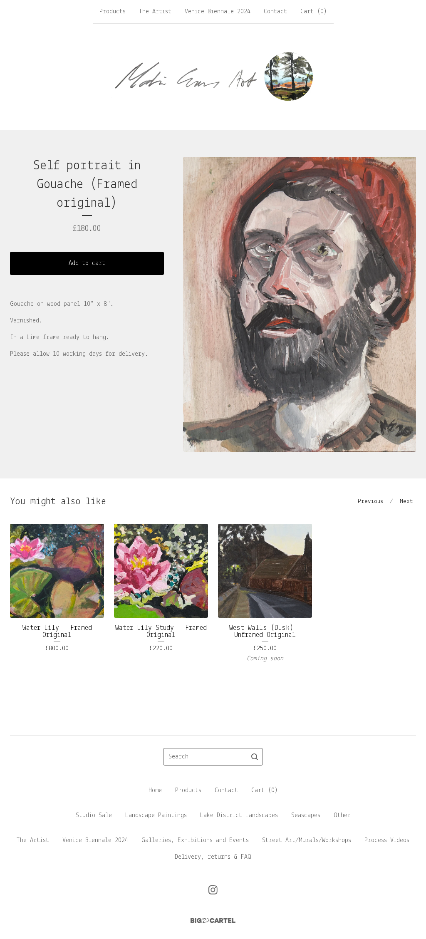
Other (342, 815)
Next (406, 501)
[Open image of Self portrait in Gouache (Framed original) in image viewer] (299, 304)
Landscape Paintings (156, 815)
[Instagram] (213, 890)
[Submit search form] (255, 757)
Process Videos (386, 840)
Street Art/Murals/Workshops (306, 840)
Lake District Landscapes (239, 815)
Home (155, 790)
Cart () (313, 11)
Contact (275, 11)
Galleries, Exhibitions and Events (195, 840)
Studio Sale (94, 815)
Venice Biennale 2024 (217, 11)
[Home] (213, 77)
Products (112, 11)
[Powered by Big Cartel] (213, 920)
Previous (370, 501)
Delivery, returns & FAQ (213, 857)
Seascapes (305, 815)
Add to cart (87, 263)
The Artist (155, 11)
